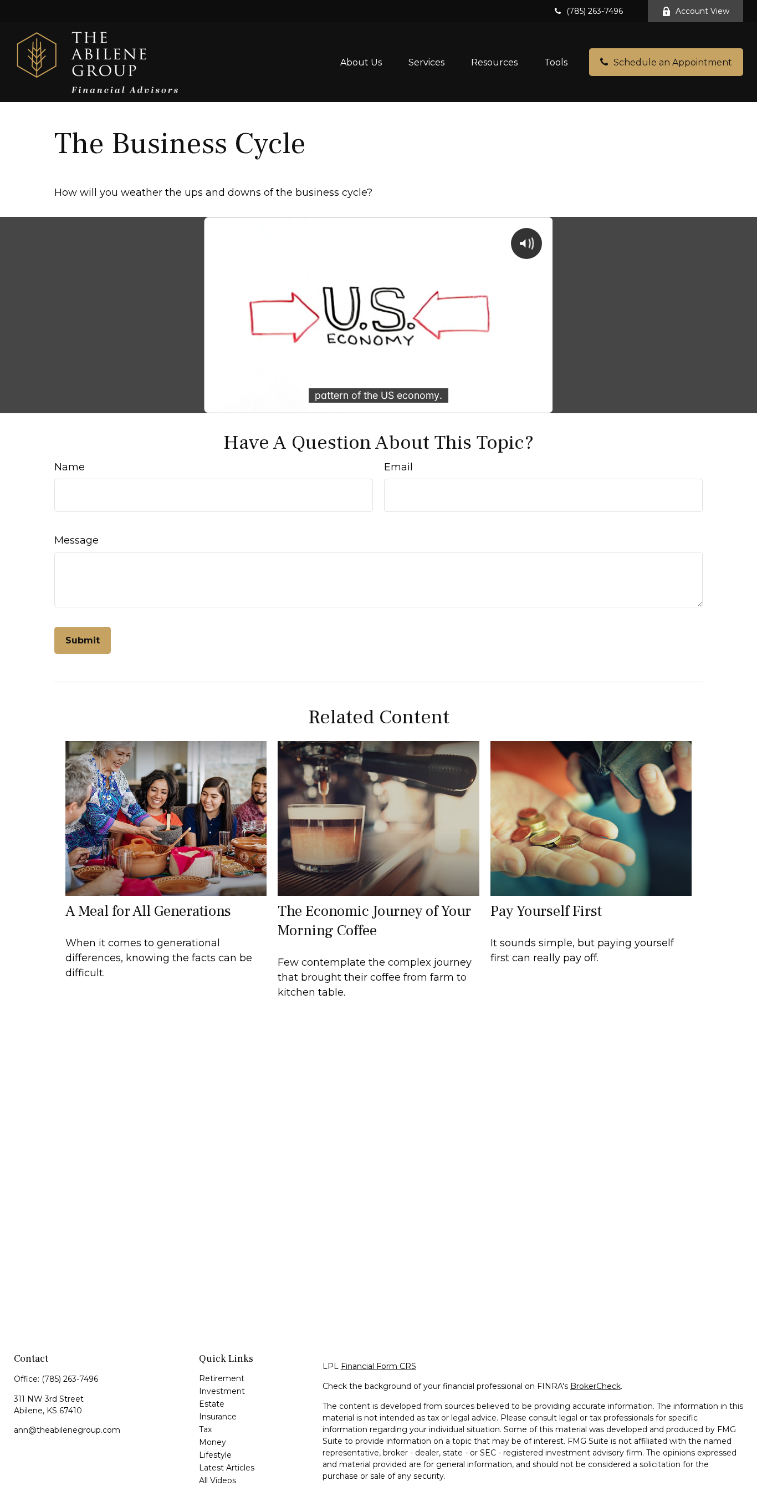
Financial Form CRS (378, 1366)
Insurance (218, 1417)
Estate (211, 1404)
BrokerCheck (595, 1386)
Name (69, 467)
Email (398, 467)
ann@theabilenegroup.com (67, 1430)
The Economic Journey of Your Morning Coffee (374, 920)
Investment (222, 1391)
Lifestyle (215, 1455)
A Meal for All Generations (148, 911)
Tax (205, 1429)
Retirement (221, 1378)
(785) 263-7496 (594, 11)
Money (212, 1442)
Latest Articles (226, 1468)
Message (76, 540)
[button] (361, 62)
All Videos (217, 1480)
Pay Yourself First (546, 911)
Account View (702, 11)
